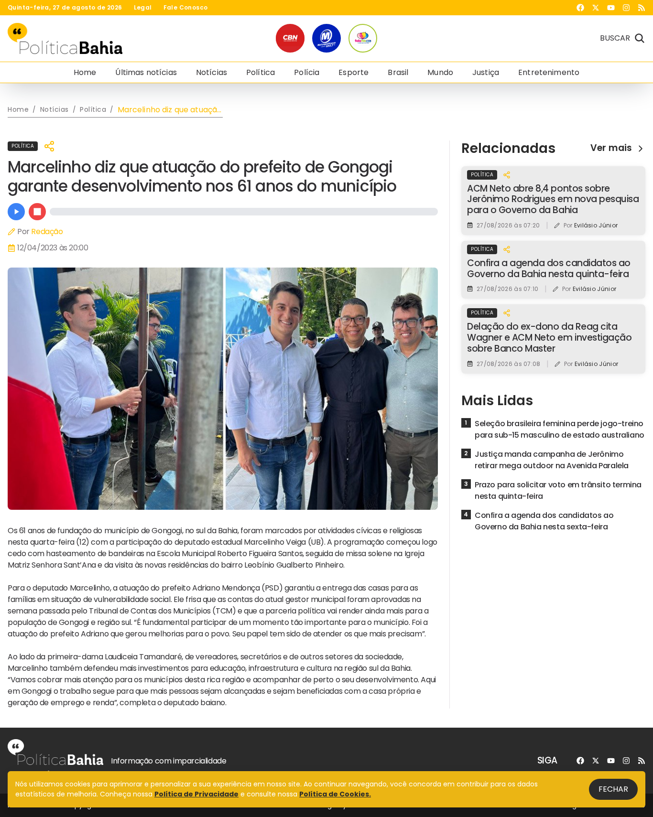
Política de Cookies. (335, 794)
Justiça (485, 72)
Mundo (440, 72)
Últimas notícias (145, 72)
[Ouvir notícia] (16, 211)
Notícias (211, 72)
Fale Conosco (185, 7)
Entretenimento (548, 72)
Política (260, 72)
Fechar (613, 789)
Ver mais (611, 148)
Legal (143, 7)
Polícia (306, 72)
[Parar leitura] (37, 211)
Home (85, 72)
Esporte (353, 72)
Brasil (398, 72)
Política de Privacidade (196, 794)
